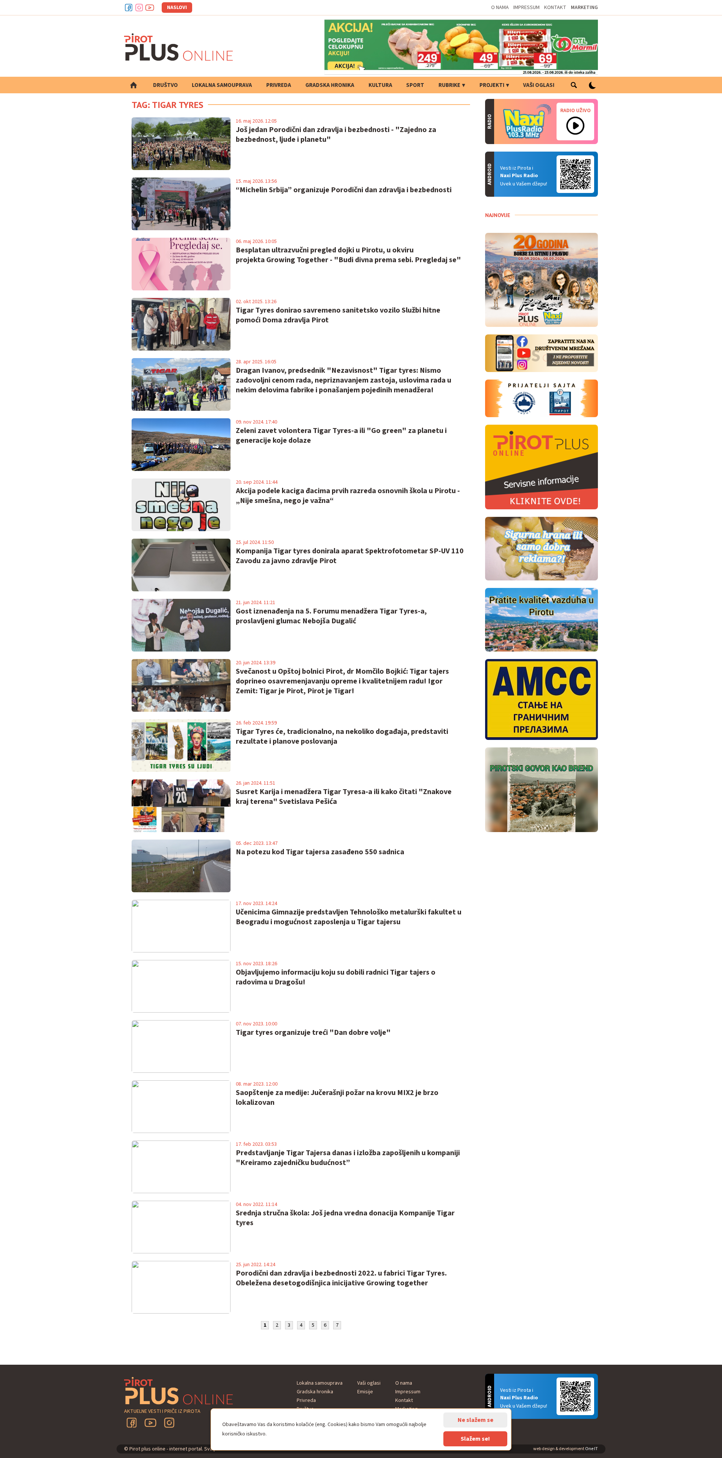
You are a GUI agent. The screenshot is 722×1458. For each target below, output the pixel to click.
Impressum (526, 7)
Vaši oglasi (538, 85)
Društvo (165, 85)
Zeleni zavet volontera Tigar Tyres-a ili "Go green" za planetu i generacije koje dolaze (341, 435)
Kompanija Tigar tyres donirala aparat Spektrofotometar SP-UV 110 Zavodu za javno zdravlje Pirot (350, 556)
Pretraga (574, 85)
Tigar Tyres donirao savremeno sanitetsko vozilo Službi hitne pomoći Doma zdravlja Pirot (338, 315)
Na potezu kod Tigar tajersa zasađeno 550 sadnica (320, 852)
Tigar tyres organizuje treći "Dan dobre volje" (313, 1032)
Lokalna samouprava (222, 85)
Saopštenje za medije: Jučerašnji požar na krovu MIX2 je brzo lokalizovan (337, 1097)
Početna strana (133, 85)
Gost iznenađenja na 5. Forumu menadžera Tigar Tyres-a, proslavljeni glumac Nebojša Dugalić (331, 616)
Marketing (584, 7)
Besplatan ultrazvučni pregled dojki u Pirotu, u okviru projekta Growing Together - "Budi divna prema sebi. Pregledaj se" (348, 255)
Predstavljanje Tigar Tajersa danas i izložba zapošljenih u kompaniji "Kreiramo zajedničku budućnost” (348, 1158)
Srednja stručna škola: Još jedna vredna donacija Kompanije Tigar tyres (345, 1218)
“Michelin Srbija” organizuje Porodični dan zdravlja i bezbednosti (344, 190)
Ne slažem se (475, 1420)
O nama (500, 7)
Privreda (278, 85)
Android (575, 174)
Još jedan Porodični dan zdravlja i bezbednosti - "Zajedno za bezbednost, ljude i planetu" (336, 134)
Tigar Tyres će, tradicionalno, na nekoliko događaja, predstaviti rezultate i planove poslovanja (342, 736)
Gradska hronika (329, 85)
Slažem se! (475, 1439)
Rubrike (449, 85)
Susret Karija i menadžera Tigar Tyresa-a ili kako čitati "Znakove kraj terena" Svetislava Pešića (344, 796)
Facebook (128, 7)
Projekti (491, 85)
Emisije (365, 1392)
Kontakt (555, 7)
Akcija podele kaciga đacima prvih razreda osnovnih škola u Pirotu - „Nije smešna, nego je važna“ (348, 496)
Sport (415, 85)
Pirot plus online (178, 47)
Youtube (149, 7)
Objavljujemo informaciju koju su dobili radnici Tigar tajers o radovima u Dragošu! (335, 977)
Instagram (139, 7)
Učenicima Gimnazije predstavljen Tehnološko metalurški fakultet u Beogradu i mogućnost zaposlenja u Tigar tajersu (348, 917)
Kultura (380, 85)
